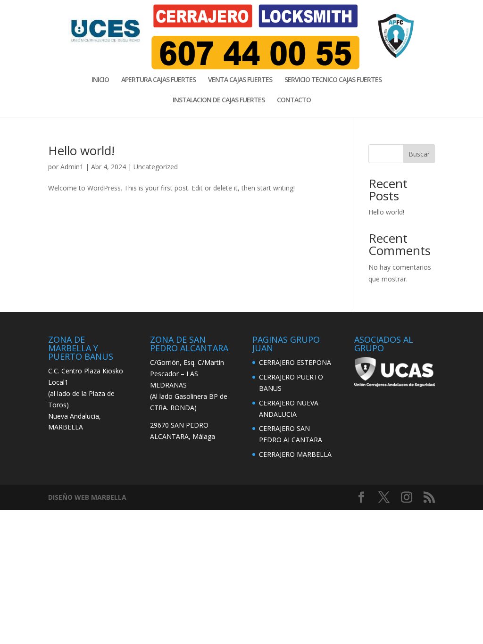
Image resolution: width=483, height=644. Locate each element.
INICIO (100, 80)
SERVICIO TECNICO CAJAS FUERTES (333, 80)
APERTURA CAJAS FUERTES (158, 80)
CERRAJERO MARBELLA (295, 454)
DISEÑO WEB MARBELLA (87, 497)
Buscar (419, 153)
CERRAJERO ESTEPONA (295, 362)
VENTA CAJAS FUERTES (240, 80)
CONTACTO (294, 100)
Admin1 (71, 166)
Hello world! (81, 150)
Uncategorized (155, 166)
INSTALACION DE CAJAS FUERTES (219, 100)
